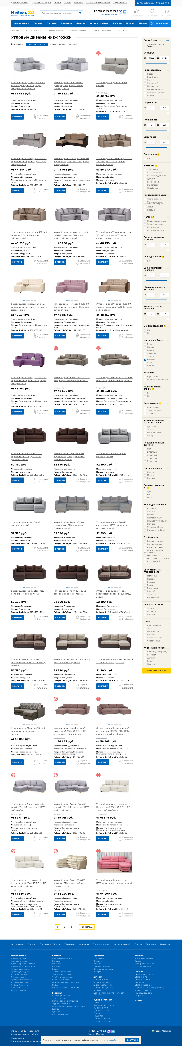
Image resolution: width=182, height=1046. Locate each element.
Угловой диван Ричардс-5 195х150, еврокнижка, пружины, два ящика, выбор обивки (29, 162)
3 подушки (152, 455)
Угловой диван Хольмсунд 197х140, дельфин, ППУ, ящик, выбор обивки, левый (29, 235)
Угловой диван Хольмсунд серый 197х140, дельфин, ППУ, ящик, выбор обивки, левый (113, 235)
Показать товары (156, 671)
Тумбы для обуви (102, 966)
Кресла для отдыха (20, 972)
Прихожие (99, 958)
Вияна (150, 80)
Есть (149, 261)
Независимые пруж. (156, 221)
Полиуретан (153, 227)
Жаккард (151, 353)
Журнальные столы (61, 1004)
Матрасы (56, 964)
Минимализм (153, 632)
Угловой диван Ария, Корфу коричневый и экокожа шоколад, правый (28, 662)
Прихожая (66, 23)
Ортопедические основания (65, 982)
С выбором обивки (102, 30)
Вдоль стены (153, 377)
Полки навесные (143, 966)
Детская (80, 23)
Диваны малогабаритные (23, 966)
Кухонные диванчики (104, 1005)
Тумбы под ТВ (59, 998)
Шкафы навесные (143, 985)
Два (149, 491)
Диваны (56, 1012)
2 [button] (27, 300)
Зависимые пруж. (155, 224)
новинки (72, 44)
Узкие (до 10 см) (155, 527)
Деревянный (153, 426)
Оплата (57, 2)
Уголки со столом (102, 1021)
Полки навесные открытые (65, 1001)
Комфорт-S (152, 83)
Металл (150, 475)
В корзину (17, 117)
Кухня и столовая (99, 23)
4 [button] (32, 300)
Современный (154, 641)
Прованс (151, 635)
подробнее (113, 1040)
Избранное (152, 15)
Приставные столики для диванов (68, 1006)
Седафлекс (152, 188)
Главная (15, 30)
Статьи (138, 944)
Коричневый (153, 597)
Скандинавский (154, 638)
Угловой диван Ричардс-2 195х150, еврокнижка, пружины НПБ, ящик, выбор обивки (71, 162)
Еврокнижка (153, 182)
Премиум (151, 611)
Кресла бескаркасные (21, 980)
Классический (154, 625)
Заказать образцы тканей (98, 2)
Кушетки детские (19, 974)
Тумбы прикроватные (62, 977)
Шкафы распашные (144, 974)
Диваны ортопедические (23, 964)
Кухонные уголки (102, 1008)
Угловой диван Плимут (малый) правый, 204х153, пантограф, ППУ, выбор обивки (71, 807)
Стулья (97, 1013)
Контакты (78, 2)
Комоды (56, 961)
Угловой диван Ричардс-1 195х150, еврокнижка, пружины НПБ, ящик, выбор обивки (114, 307)
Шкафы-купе (141, 977)
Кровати (56, 966)
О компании (17, 944)
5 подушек (152, 461)
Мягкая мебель (21, 23)
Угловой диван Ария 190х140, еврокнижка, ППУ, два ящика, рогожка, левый (26, 457)
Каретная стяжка (155, 547)
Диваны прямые (18, 958)
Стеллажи (139, 982)
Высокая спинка (155, 541)
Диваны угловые (60, 1014)
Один (149, 498)
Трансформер (154, 410)
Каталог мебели (33, 30)
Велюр (150, 350)
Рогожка (151, 359)
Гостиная (51, 23)
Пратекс (151, 95)
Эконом (151, 608)
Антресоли (140, 996)
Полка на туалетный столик (65, 988)
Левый (150, 207)
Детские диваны (19, 977)
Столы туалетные (60, 980)
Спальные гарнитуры (62, 958)
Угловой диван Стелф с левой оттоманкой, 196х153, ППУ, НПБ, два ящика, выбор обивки (70, 731)
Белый (150, 585)
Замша (150, 356)
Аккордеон (152, 170)
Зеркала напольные (61, 974)
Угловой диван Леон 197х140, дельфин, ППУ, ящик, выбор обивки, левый (69, 86)
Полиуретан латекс (156, 230)
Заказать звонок (109, 14)
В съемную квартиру (157, 652)
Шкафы (130, 23)
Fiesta (150, 74)
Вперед (86, 927)
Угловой (151, 413)
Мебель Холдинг (155, 89)
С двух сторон (154, 199)
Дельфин (151, 179)
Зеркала (97, 964)
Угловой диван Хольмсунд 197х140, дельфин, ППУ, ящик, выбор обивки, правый (114, 162)
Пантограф (152, 185)
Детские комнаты (102, 979)
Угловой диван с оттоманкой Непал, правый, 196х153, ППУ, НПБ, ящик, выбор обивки (29, 883)
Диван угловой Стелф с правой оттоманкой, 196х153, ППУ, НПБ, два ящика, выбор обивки (112, 731)
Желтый (151, 591)
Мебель (143, 23)
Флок (149, 362)
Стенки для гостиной (62, 996)
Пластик (151, 478)
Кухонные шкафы (102, 1018)
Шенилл (151, 366)
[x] (145, 44)
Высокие (151, 509)
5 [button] (35, 300)
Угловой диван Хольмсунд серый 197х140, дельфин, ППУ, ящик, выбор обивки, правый (71, 235)
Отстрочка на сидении (158, 558)
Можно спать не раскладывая (153, 551)
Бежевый (151, 582)
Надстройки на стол (144, 964)
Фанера (151, 436)
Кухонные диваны (19, 982)
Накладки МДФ (154, 518)
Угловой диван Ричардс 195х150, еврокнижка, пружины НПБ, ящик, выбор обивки (29, 307)
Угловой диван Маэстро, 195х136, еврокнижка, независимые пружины (28, 731)
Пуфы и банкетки (19, 985)
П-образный (153, 407)
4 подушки (152, 458)
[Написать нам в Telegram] (124, 11)
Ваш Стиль (152, 77)
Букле (150, 344)
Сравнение (136, 15)
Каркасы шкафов (143, 990)
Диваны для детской (103, 985)
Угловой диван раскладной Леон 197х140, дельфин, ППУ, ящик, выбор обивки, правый (28, 86)
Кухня (150, 661)
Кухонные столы (102, 1010)
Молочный (152, 576)
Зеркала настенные (61, 972)
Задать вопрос (120, 2)
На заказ (151, 347)
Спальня (38, 23)
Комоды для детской (103, 987)
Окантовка (152, 555)
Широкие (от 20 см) (156, 530)
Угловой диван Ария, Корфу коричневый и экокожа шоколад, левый (113, 594)
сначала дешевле (37, 44)
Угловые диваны (78, 30)
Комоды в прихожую (103, 969)
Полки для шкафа (143, 993)
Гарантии (69, 944)
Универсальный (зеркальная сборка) (153, 203)
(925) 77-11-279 (106, 11)
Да (148, 158)
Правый (151, 210)
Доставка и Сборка (42, 2)
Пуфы (55, 985)
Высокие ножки (154, 544)
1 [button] (24, 300)
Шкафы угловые (142, 979)
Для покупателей (19, 2)
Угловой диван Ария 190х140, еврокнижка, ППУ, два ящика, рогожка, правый (69, 457)
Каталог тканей (122, 944)
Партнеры (151, 944)
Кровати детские (102, 982)
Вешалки (98, 961)
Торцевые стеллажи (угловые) (149, 987)
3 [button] (29, 300)
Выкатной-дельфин (156, 176)
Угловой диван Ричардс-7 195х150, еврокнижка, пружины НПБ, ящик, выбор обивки (29, 381)
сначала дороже (58, 44)
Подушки (15, 988)
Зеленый (151, 594)
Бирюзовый (152, 588)
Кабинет (117, 23)
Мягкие (150, 515)
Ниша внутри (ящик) (157, 521)
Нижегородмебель (156, 92)
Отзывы (67, 2)
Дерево (150, 472)
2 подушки (152, 452)
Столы (138, 961)
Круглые (151, 512)
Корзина (166, 15)
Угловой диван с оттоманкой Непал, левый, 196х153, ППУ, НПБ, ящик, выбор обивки (113, 807)
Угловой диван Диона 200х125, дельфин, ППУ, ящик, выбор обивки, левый (70, 883)
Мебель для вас (154, 86)
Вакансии (165, 944)
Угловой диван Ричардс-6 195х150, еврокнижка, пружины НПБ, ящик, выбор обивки (71, 307)
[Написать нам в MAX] (120, 11)
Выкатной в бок (154, 173)
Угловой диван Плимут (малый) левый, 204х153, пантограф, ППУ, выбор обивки (28, 807)
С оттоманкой (153, 561)
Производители (101, 944)
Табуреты (98, 1016)
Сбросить (164, 40)
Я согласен (132, 1040)
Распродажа (162, 23)
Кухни (96, 1002)
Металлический (154, 433)
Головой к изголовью (157, 380)
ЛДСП (150, 430)
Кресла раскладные (20, 969)
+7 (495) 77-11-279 (97, 1031)
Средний (151, 614)
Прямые (151, 524)
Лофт (149, 628)
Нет (149, 333)
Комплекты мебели (144, 958)
